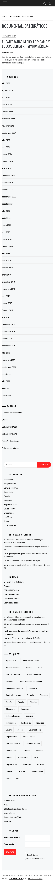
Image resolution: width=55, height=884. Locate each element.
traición (22, 771)
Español (21, 702)
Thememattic (35, 879)
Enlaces (5, 420)
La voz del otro (10, 509)
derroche (30, 695)
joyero (9, 730)
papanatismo (11, 737)
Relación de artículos (10, 441)
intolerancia (26, 723)
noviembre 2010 (8, 331)
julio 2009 (6, 381)
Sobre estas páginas (10, 448)
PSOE (36, 758)
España (7, 496)
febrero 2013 (7, 310)
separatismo (11, 764)
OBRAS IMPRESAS (9, 434)
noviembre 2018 (8, 289)
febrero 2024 (7, 161)
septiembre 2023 (9, 197)
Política (9, 758)
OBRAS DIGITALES (9, 427)
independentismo (13, 716)
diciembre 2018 (8, 282)
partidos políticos (33, 744)
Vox (17, 778)
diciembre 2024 (8, 119)
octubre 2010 (7, 339)
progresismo (23, 758)
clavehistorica (9, 813)
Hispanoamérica (9, 36)
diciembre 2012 (8, 324)
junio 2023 (6, 218)
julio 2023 (6, 211)
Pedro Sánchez (12, 751)
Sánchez (9, 771)
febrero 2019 (7, 268)
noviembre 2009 (8, 360)
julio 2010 (6, 353)
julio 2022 (6, 253)
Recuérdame (32, 855)
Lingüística (8, 517)
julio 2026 (6, 83)
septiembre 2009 (9, 367)
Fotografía (8, 500)
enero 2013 (6, 317)
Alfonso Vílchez (10, 801)
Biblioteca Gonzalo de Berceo (15, 809)
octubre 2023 (7, 190)
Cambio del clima (11, 488)
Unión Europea (37, 771)
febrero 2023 (7, 246)
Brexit (40, 668)
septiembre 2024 (9, 133)
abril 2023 (6, 232)
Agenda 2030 (11, 661)
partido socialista (13, 744)
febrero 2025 (7, 112)
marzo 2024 (7, 154)
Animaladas (9, 480)
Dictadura (44, 695)
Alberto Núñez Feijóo (31, 661)
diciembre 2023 (8, 175)
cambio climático (13, 674)
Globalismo (10, 709)
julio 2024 (6, 140)
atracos (29, 668)
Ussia (8, 778)
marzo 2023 (7, 239)
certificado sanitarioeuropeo (30, 681)
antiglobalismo (10, 484)
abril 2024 (6, 147)
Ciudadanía (8, 492)
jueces (20, 730)
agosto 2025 (7, 90)
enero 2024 (6, 168)
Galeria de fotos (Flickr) (13, 817)
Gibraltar (33, 702)
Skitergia (7, 821)
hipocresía (25, 709)
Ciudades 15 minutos (14, 688)
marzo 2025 (7, 104)
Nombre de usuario (12, 838)
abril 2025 (6, 97)
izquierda (40, 723)
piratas (27, 751)
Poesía (6, 521)
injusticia (29, 716)
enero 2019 (6, 275)
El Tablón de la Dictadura (12, 413)
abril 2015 (6, 296)
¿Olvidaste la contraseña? (35, 859)
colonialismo (34, 688)
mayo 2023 (6, 225)
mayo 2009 (6, 395)
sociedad (40, 764)
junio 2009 (6, 388)
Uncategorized (10, 525)
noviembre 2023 (8, 182)
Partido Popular (29, 737)
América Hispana (13, 668)
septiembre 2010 (9, 346)
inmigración (11, 723)
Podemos (39, 751)
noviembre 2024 (8, 126)
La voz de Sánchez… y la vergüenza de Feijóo (22, 561)
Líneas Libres (9, 513)
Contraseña (9, 844)
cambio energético (33, 674)
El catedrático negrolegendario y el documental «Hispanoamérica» (26, 44)
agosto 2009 (7, 374)
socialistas (26, 764)
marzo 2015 (7, 303)
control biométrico (13, 695)
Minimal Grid (16, 879)
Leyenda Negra (35, 730)
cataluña (9, 681)
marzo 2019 (7, 260)
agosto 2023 (7, 204)
